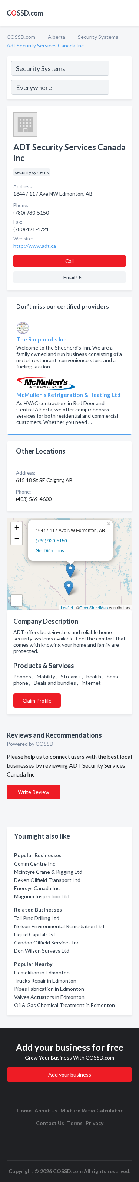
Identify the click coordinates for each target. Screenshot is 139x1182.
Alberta (56, 37)
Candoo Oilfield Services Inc (46, 942)
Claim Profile (37, 700)
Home (24, 1110)
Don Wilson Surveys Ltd (41, 950)
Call (69, 261)
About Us (45, 1110)
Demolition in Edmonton (42, 972)
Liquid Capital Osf (34, 934)
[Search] (120, 78)
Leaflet (67, 607)
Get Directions (50, 550)
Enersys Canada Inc (37, 888)
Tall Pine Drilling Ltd (36, 918)
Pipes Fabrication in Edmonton (49, 989)
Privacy (94, 1123)
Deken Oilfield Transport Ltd (47, 880)
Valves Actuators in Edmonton (49, 997)
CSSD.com (25, 13)
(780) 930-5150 (51, 540)
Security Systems (98, 37)
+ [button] (16, 527)
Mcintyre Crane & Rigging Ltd (48, 872)
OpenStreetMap (93, 607)
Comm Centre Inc (34, 864)
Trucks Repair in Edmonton (45, 980)
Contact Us (50, 1123)
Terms (75, 1123)
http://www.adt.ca (34, 246)
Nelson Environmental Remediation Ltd (59, 926)
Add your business (69, 1074)
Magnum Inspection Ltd (41, 896)
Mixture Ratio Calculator (91, 1110)
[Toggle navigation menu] (129, 13)
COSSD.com (21, 37)
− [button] (16, 538)
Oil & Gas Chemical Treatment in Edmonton (64, 1005)
